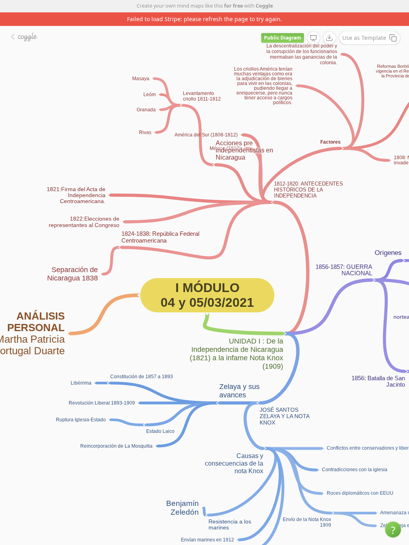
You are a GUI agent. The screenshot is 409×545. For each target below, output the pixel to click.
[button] (393, 529)
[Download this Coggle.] (329, 24)
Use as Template (364, 24)
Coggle (264, 5)
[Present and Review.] (313, 24)
